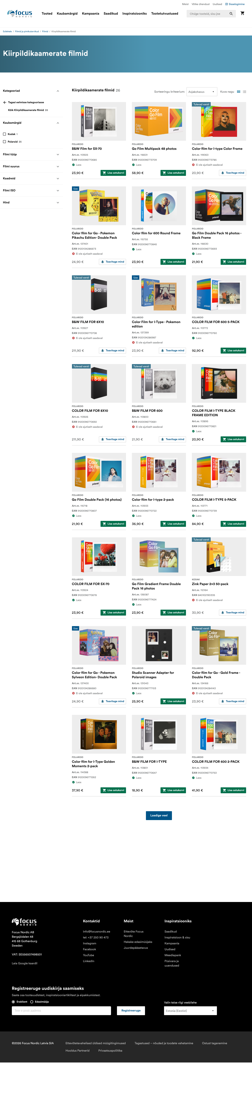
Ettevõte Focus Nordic (134, 934)
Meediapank (173, 955)
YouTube (88, 955)
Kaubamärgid (67, 13)
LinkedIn (88, 961)
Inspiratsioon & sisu (177, 937)
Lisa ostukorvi (116, 173)
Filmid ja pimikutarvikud (27, 31)
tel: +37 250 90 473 (96, 937)
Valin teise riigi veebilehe (180, 1002)
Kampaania (90, 13)
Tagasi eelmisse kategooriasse (26, 102)
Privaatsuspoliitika (110, 1051)
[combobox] (211, 13)
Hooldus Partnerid (77, 1051)
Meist (185, 4)
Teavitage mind (235, 173)
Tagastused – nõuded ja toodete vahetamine (163, 1043)
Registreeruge (131, 1010)
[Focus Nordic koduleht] (19, 13)
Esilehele (7, 31)
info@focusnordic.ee (96, 931)
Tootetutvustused (164, 13)
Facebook (89, 949)
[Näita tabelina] (238, 92)
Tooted (47, 13)
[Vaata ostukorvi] (242, 13)
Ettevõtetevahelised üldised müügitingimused (95, 1043)
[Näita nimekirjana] (244, 92)
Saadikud (111, 13)
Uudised (217, 4)
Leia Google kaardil (24, 963)
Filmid (45, 31)
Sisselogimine (237, 4)
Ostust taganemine (214, 1043)
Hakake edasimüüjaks (138, 942)
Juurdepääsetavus (136, 948)
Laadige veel (159, 815)
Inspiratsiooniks (134, 13)
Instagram (89, 943)
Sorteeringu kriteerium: (169, 92)
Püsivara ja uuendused (172, 963)
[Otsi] (231, 13)
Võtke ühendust (201, 4)
